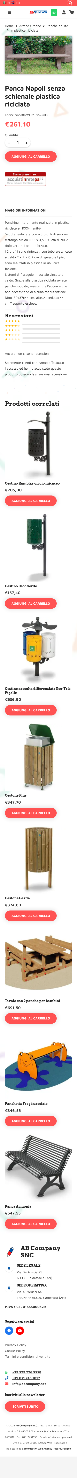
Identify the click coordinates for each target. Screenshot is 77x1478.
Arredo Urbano (30, 26)
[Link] (64, 12)
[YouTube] (20, 1331)
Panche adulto (57, 26)
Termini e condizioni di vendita (27, 1356)
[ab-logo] (38, 12)
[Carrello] (71, 12)
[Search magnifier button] (71, 3)
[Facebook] (9, 1331)
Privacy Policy (15, 1345)
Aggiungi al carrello (30, 156)
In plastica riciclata (24, 30)
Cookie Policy (15, 1351)
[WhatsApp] (54, 12)
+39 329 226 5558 (26, 1372)
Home (9, 26)
